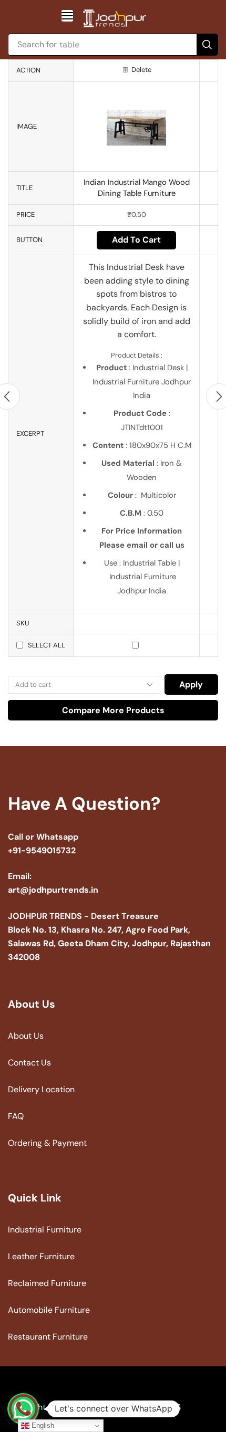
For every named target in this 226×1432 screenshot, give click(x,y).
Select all (46, 645)
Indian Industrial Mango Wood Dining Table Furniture (137, 187)
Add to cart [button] (136, 239)
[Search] (207, 44)
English (41, 1425)
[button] (67, 16)
